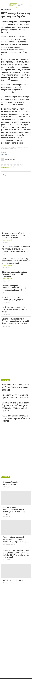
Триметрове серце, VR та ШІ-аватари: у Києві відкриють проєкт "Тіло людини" (14, 235)
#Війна (2, 154)
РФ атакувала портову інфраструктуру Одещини (12, 298)
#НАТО (7, 154)
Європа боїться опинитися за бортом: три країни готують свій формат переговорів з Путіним (15, 321)
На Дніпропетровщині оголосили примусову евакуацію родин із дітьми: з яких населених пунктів (16, 249)
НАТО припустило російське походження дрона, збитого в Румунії (14, 309)
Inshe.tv (3, 152)
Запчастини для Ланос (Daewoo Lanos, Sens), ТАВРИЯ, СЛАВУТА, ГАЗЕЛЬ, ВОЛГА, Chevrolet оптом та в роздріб (16, 553)
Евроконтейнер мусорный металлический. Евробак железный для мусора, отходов (15, 539)
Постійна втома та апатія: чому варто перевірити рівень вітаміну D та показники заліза (16, 260)
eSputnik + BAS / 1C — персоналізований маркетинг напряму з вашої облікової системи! (15, 510)
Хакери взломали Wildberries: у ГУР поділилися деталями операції (16, 387)
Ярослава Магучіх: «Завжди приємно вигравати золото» (15, 396)
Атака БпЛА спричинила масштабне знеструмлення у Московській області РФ (14, 287)
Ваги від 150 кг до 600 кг (13, 580)
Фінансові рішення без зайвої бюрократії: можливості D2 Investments (14, 274)
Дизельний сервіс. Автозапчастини (10, 483)
